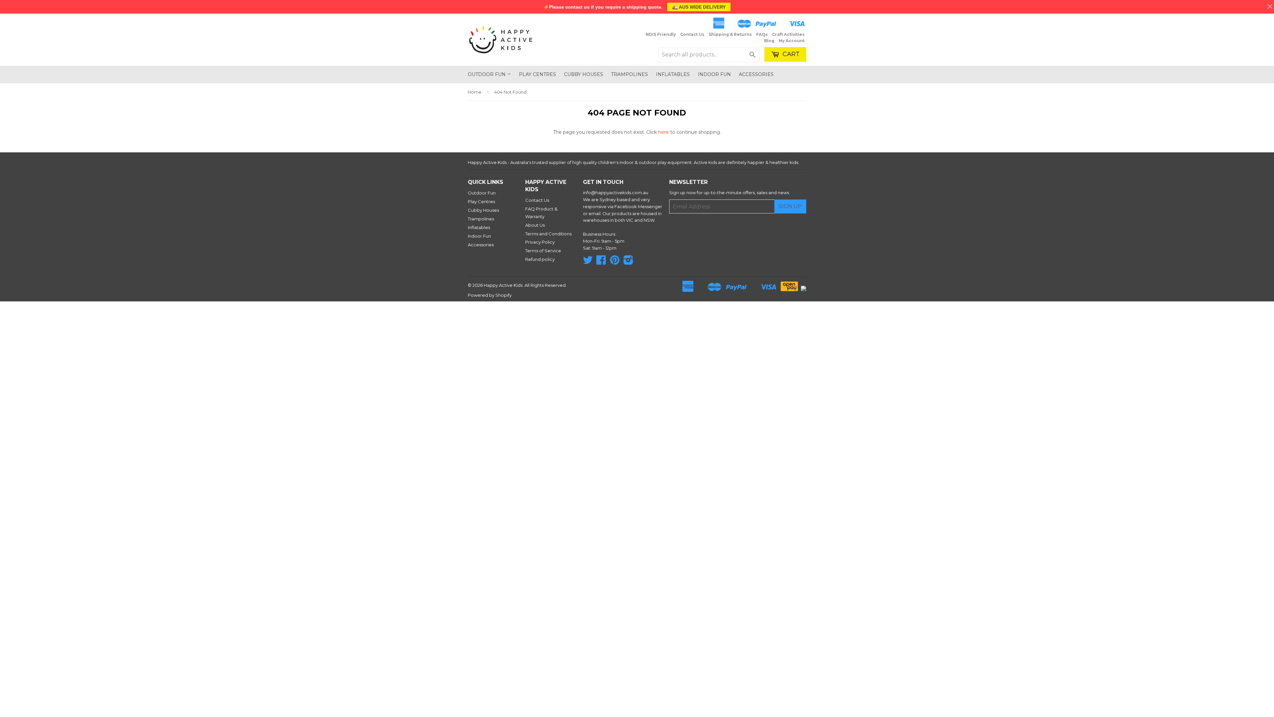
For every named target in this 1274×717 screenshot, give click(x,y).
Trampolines (629, 74)
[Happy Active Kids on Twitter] (588, 262)
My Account (792, 40)
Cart (790, 54)
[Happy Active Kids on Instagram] (628, 262)
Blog (769, 40)
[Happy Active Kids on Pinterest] (615, 262)
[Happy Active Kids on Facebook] (601, 262)
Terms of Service (543, 250)
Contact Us (692, 34)
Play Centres (537, 74)
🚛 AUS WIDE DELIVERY (699, 7)
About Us (535, 225)
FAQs (762, 34)
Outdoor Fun (487, 74)
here (663, 132)
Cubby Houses (583, 74)
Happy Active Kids (503, 285)
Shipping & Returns (730, 34)
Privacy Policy (540, 242)
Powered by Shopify (490, 295)
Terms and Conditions (548, 233)
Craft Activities (788, 34)
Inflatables (673, 74)
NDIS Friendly (661, 34)
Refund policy (540, 259)
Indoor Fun (714, 74)
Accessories (756, 74)
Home (474, 92)
